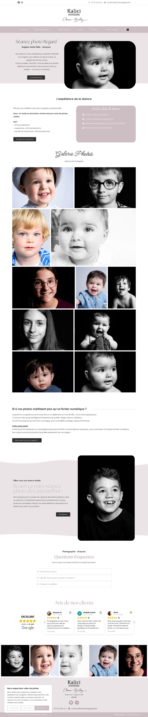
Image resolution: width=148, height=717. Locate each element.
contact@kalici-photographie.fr (118, 2)
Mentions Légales (119, 714)
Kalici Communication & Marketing (36, 714)
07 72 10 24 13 (96, 2)
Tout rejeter (28, 708)
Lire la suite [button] (49, 631)
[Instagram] (77, 703)
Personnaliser (14, 708)
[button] (134, 622)
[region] (28, 699)
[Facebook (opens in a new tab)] (19, 2)
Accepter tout (42, 708)
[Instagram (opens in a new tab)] (22, 2)
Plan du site (135, 714)
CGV (128, 714)
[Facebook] (71, 703)
